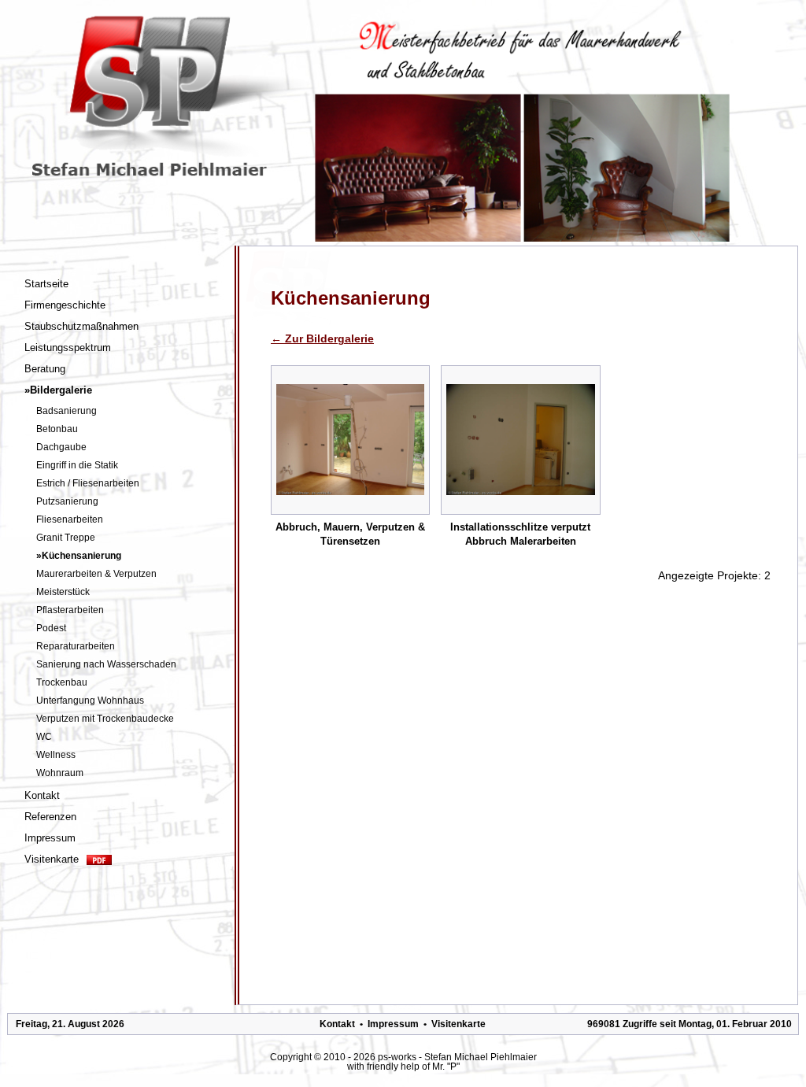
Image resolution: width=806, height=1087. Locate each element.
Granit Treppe (65, 537)
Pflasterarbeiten (70, 610)
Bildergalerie (58, 390)
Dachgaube (61, 447)
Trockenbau (61, 682)
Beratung (44, 369)
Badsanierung (66, 410)
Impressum (50, 838)
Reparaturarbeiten (75, 646)
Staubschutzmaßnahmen (81, 326)
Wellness (56, 754)
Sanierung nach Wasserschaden (106, 664)
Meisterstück (63, 591)
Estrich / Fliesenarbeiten (87, 483)
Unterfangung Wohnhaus (90, 700)
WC (44, 736)
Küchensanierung (78, 555)
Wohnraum (59, 772)
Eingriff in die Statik (77, 465)
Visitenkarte (51, 859)
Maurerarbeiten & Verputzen (96, 573)
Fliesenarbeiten (69, 519)
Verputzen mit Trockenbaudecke (105, 718)
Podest (51, 628)
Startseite (46, 284)
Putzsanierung (67, 501)
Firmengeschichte (64, 305)
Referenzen (50, 817)
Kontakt (42, 795)
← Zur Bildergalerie (322, 338)
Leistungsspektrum (67, 347)
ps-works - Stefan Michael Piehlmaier (457, 1057)
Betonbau (57, 428)
